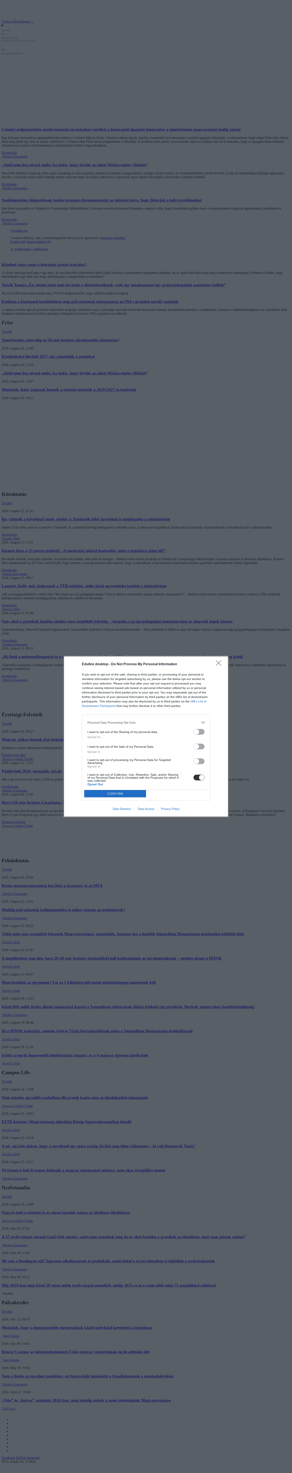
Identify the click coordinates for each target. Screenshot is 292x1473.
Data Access (146, 809)
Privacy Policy (170, 809)
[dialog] (146, 736)
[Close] (220, 664)
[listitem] (146, 722)
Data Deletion (122, 809)
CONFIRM (115, 793)
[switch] (199, 732)
